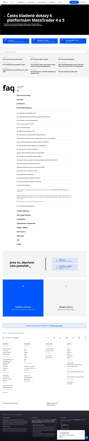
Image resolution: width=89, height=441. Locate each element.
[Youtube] (66, 337)
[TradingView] (85, 337)
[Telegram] (73, 337)
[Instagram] (79, 337)
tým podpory (77, 419)
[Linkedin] (54, 337)
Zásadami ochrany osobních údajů (43, 421)
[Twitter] (60, 337)
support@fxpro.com (64, 424)
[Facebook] (48, 337)
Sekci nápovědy (57, 326)
